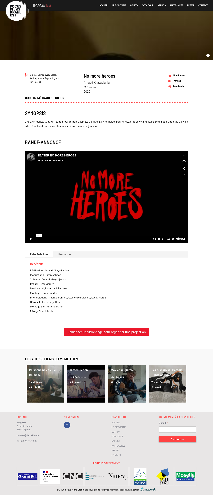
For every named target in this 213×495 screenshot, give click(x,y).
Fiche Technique (39, 254)
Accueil (104, 5)
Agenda (161, 5)
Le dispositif (119, 5)
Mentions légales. (119, 489)
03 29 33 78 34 (29, 441)
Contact (203, 5)
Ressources (64, 254)
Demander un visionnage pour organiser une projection (106, 332)
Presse (190, 5)
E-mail (163, 422)
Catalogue (147, 5)
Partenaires (176, 5)
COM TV (134, 5)
